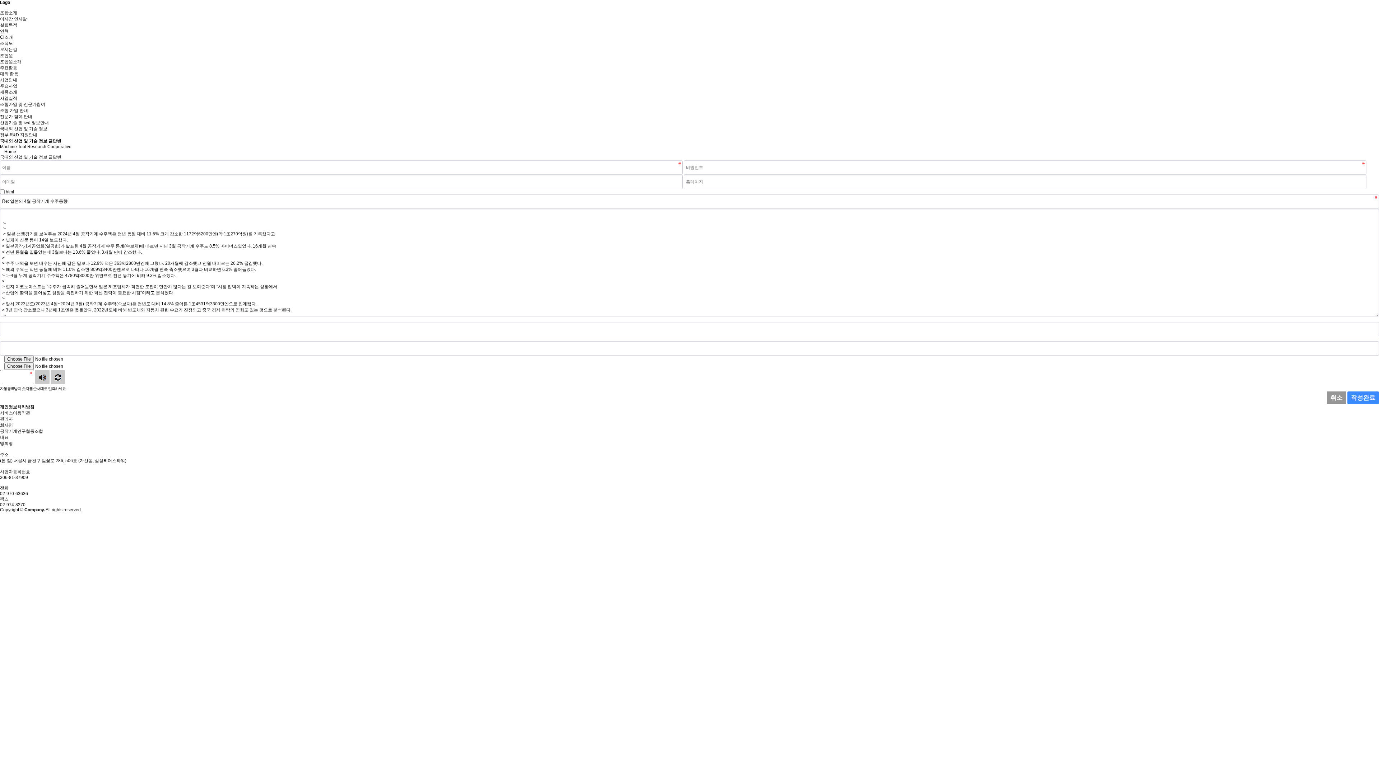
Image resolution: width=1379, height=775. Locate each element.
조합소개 (8, 12)
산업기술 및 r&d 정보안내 (24, 122)
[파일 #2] (1, 366)
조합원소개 (11, 61)
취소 (1337, 397)
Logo (5, 2)
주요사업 (8, 86)
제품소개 (8, 92)
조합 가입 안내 (14, 110)
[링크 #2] (1, 338)
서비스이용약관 (15, 412)
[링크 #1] (1, 319)
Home (10, 151)
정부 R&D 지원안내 (18, 134)
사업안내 (8, 80)
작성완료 (1363, 397)
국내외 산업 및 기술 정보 (23, 128)
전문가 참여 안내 (16, 116)
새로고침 (58, 377)
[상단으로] (1, 514)
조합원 (6, 55)
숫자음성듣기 (42, 377)
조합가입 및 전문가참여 (22, 104)
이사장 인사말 (13, 19)
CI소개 (6, 37)
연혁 (4, 31)
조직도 (6, 43)
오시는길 (8, 49)
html (10, 191)
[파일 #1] (1, 359)
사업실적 (8, 98)
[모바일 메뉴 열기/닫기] (1, 7)
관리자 (6, 419)
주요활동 (8, 67)
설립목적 (8, 25)
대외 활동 (9, 73)
